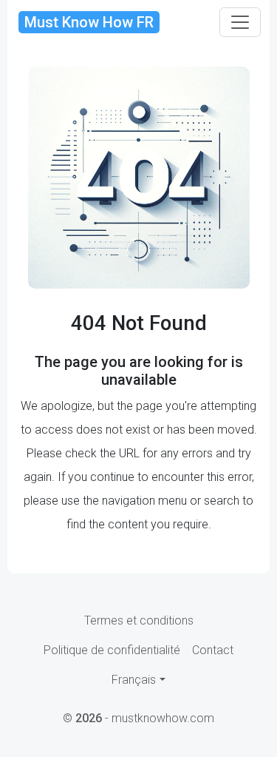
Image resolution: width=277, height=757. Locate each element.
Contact (212, 650)
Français (134, 680)
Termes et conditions (139, 620)
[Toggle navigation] (240, 22)
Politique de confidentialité (112, 650)
